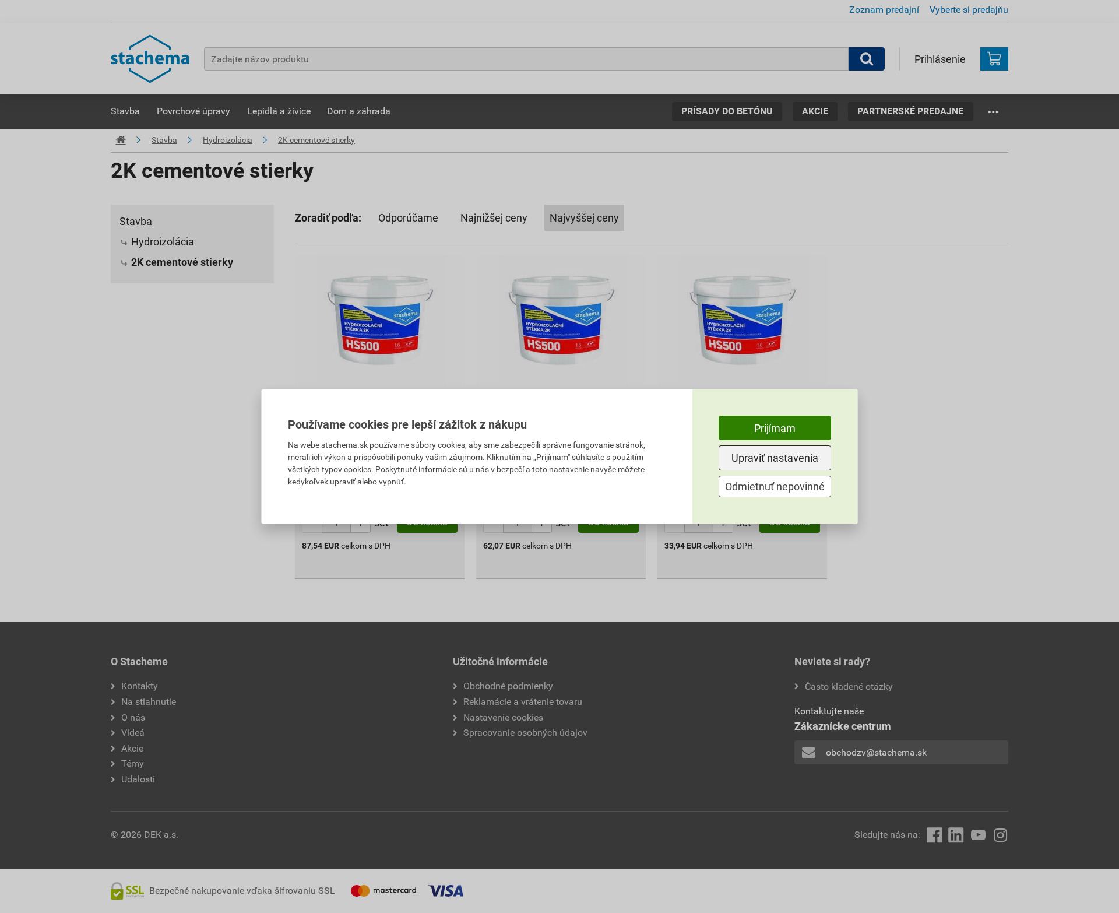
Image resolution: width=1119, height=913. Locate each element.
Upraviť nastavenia (774, 458)
